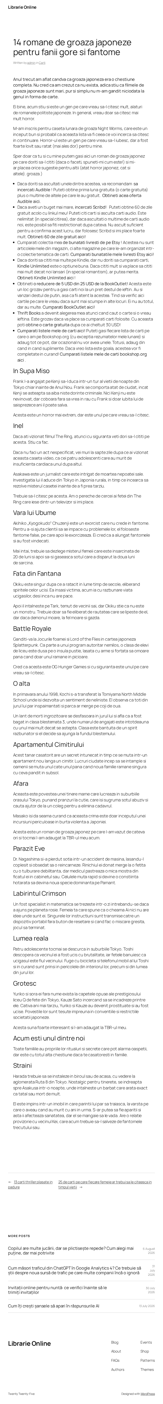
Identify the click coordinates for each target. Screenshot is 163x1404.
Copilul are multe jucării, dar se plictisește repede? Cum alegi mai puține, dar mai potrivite (70, 1250)
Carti (42, 63)
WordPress (148, 1394)
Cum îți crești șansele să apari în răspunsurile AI (53, 1306)
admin (31, 63)
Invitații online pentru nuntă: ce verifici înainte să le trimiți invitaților (57, 1290)
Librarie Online (22, 7)
